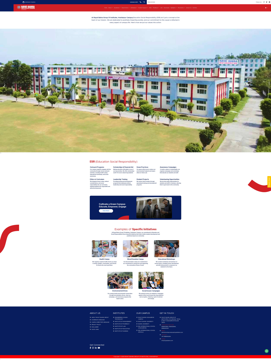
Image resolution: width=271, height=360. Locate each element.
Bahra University (143, 323)
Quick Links (95, 329)
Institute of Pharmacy (122, 323)
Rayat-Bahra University (145, 321)
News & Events (151, 2)
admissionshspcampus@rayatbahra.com (172, 332)
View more (106, 211)
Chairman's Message (98, 319)
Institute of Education (122, 328)
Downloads (166, 7)
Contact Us (188, 7)
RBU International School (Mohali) (146, 331)
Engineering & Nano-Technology (121, 318)
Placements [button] (181, 7)
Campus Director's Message (100, 322)
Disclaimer (95, 327)
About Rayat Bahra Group (100, 317)
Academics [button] (117, 7)
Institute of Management (123, 321)
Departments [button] (125, 7)
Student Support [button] (142, 7)
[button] (266, 8)
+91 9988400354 (166, 336)
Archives (195, 7)
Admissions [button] (133, 7)
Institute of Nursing (121, 331)
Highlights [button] (173, 7)
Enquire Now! (269, 182)
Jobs (161, 7)
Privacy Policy (96, 324)
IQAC (150, 7)
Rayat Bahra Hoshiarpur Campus (146, 318)
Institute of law (120, 326)
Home (105, 7)
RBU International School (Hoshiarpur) (146, 327)
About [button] (110, 7)
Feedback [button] (155, 7)
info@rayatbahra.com (167, 340)
